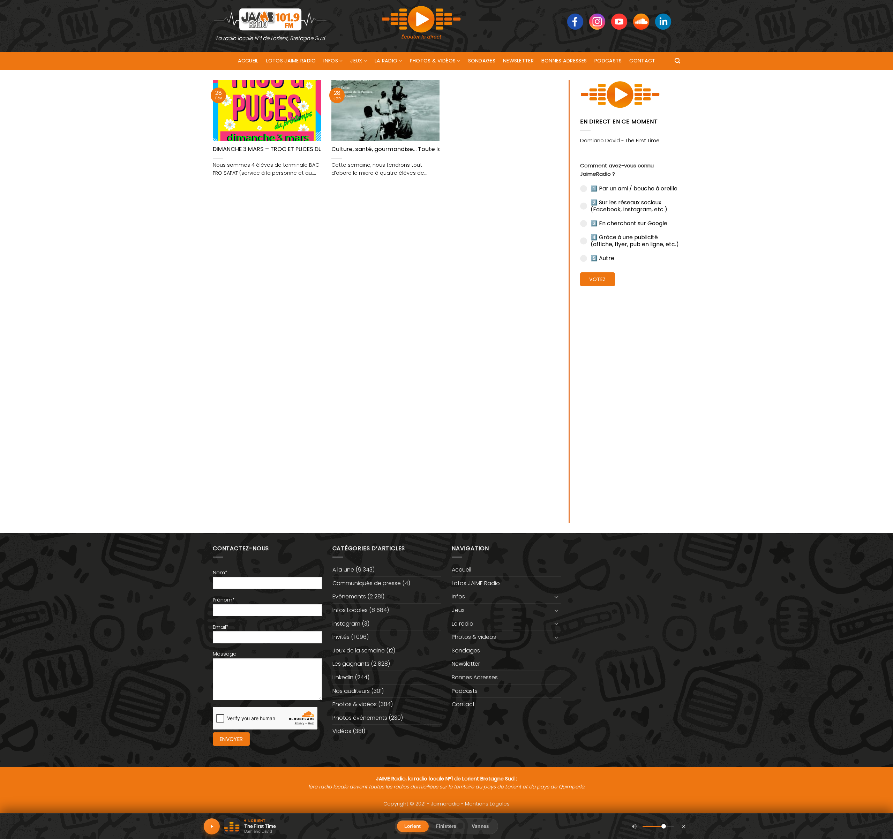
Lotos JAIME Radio (291, 60)
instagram (346, 624)
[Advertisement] (630, 399)
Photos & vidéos (433, 60)
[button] (677, 61)
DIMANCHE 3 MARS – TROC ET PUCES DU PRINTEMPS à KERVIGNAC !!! (305, 149)
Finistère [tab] (446, 826)
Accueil (248, 60)
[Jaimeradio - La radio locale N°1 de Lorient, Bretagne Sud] (270, 19)
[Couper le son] (634, 826)
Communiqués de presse (366, 583)
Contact (642, 60)
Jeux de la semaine (358, 651)
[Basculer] (557, 596)
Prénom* (224, 599)
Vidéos (341, 731)
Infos (330, 60)
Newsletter (518, 60)
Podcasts (608, 60)
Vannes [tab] (480, 826)
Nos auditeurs (351, 691)
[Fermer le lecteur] (683, 826)
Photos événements (359, 718)
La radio (386, 60)
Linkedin (342, 677)
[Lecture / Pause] (212, 826)
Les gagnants (350, 664)
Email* (220, 626)
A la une (343, 570)
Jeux (356, 60)
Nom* (220, 572)
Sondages (481, 60)
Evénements (349, 596)
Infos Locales (350, 610)
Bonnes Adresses (564, 60)
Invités (341, 637)
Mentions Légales (487, 803)
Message (225, 653)
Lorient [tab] (412, 826)
